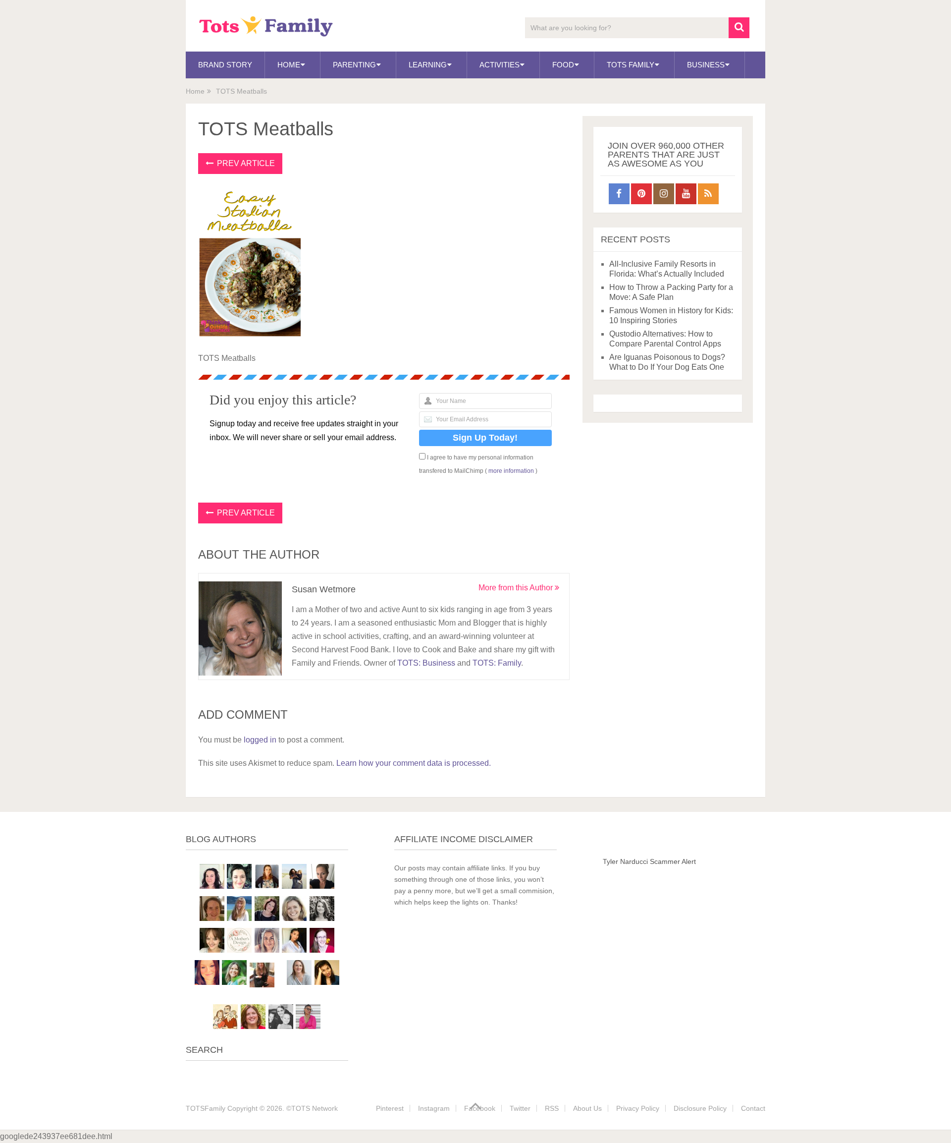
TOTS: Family (497, 663)
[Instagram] (663, 193)
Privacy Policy (637, 1108)
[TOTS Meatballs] (250, 335)
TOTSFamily (205, 1108)
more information (511, 470)
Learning (428, 64)
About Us (587, 1108)
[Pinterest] (641, 193)
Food (563, 64)
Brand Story (225, 64)
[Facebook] (619, 193)
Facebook (479, 1108)
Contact (753, 1108)
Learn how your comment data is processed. (413, 763)
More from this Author (516, 587)
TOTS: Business (426, 663)
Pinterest (390, 1108)
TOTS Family (630, 64)
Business (706, 64)
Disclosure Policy (700, 1108)
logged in (260, 740)
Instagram (434, 1108)
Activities (499, 64)
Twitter (520, 1108)
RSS (552, 1108)
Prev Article (245, 163)
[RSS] (708, 193)
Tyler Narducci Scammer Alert (649, 861)
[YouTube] (686, 193)
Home (288, 64)
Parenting (354, 64)
